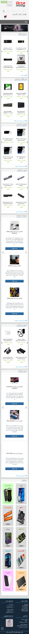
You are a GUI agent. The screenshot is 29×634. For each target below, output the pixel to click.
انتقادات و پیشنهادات (23, 622)
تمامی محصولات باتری (21, 212)
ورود (19, 14)
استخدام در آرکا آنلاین (23, 627)
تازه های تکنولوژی (9, 612)
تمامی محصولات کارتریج (20, 166)
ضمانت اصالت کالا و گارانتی (22, 626)
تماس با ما (11, 604)
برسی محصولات (10, 611)
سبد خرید (14, 14)
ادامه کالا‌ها (23, 75)
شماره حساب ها (10, 606)
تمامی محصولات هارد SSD (20, 121)
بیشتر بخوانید (14, 248)
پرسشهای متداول (24, 624)
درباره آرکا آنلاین (10, 607)
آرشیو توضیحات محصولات (20, 321)
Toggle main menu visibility (26, 22)
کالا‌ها (26, 621)
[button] (2, 29)
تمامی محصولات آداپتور (21, 367)
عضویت (23, 14)
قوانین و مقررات (10, 609)
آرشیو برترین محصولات (21, 476)
